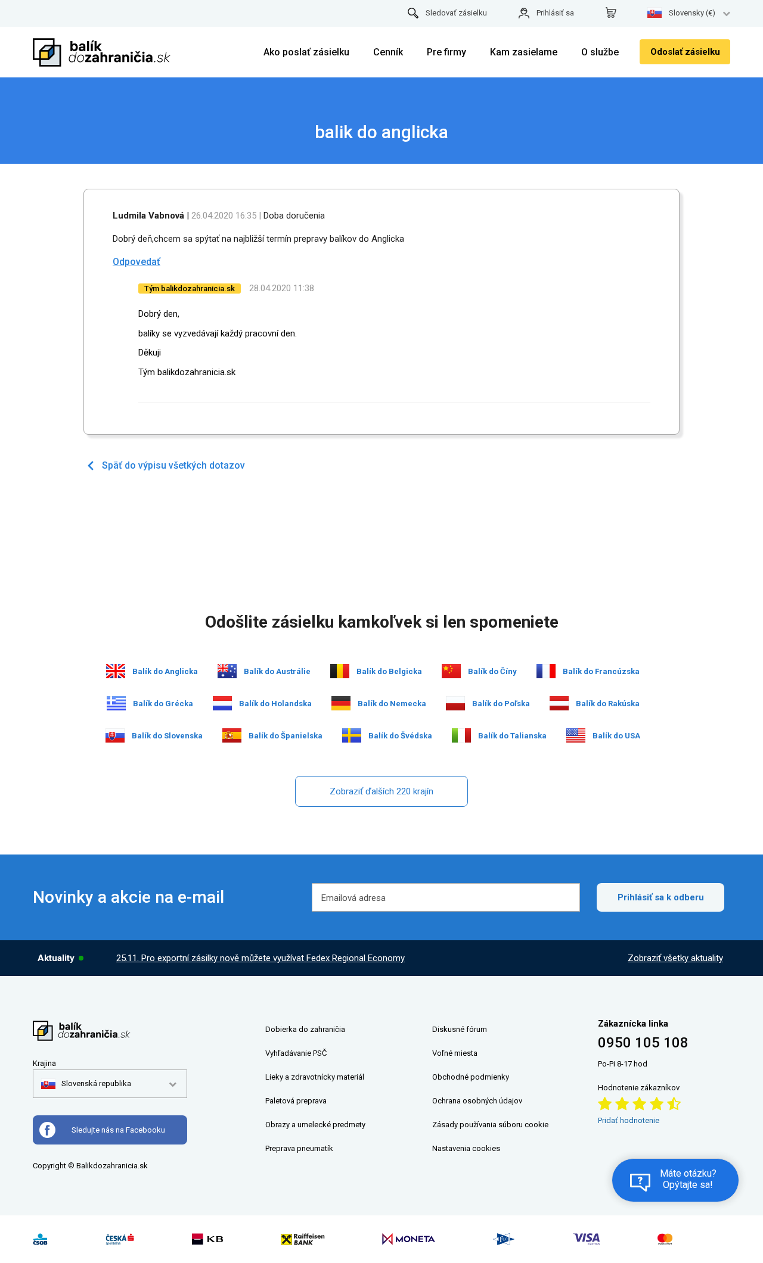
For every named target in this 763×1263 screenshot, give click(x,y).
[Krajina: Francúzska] (546, 671)
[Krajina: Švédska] (351, 735)
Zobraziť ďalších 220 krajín (381, 791)
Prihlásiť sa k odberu (661, 897)
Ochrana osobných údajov (477, 1100)
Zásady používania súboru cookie (490, 1124)
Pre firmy (446, 52)
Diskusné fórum (459, 1029)
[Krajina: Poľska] (455, 703)
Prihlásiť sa (555, 12)
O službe (600, 52)
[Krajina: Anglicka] (115, 671)
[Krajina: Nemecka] (341, 703)
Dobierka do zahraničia (305, 1029)
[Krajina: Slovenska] (115, 735)
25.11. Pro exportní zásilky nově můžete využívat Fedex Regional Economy (260, 958)
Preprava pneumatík (299, 1148)
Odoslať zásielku (685, 51)
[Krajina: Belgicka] (339, 671)
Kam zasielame (523, 52)
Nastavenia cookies (466, 1148)
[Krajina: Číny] (451, 671)
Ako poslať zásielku (306, 52)
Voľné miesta (454, 1053)
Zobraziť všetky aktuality (675, 958)
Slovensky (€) (692, 12)
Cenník (388, 52)
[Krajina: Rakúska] (559, 703)
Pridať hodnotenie (628, 1120)
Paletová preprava (296, 1100)
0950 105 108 (643, 1042)
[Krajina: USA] (575, 735)
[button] (86, 1083)
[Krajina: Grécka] (116, 703)
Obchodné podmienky (470, 1076)
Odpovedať (136, 261)
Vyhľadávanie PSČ (296, 1053)
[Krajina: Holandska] (222, 703)
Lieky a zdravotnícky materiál (314, 1076)
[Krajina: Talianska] (461, 735)
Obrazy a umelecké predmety (315, 1124)
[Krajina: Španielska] (231, 735)
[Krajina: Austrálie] (227, 671)
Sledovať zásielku (456, 12)
